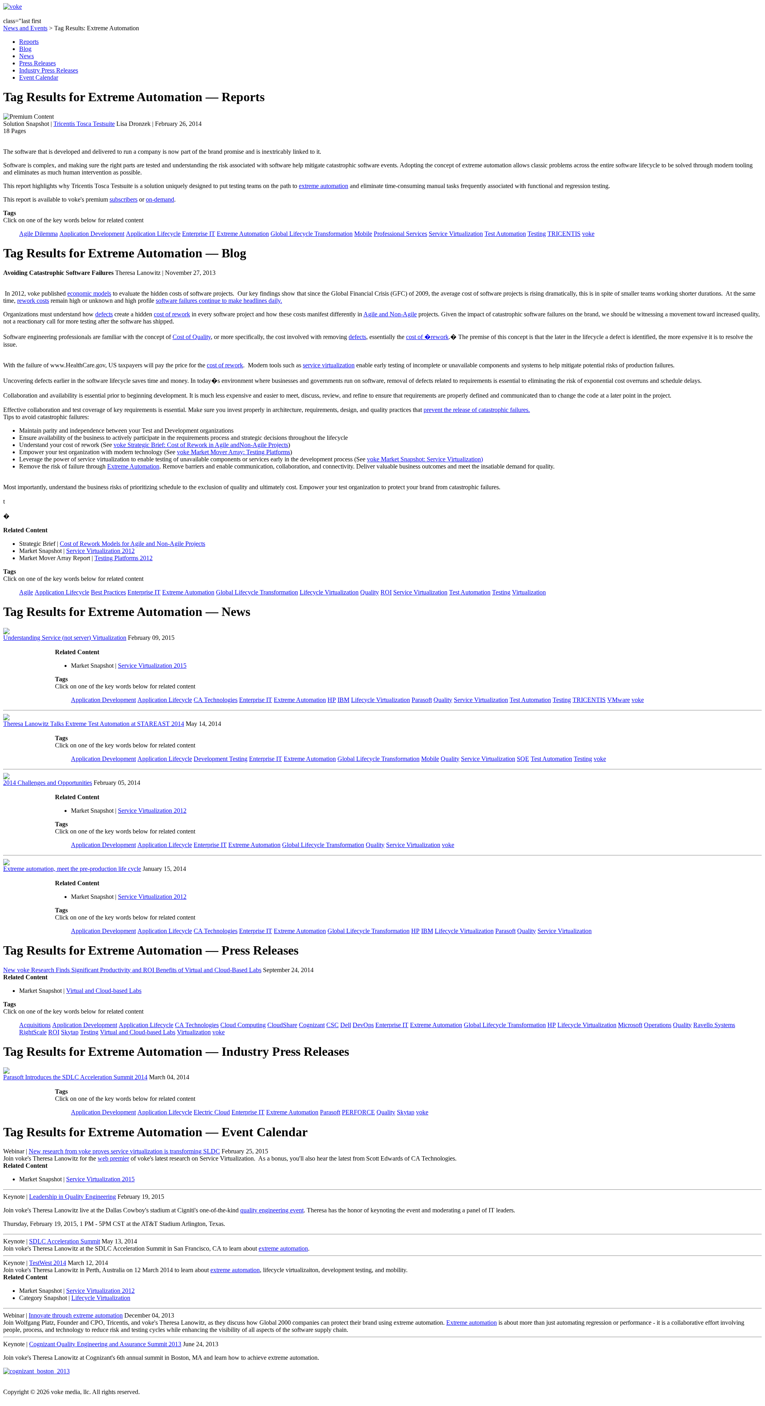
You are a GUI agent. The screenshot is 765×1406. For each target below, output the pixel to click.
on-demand (160, 199)
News (26, 56)
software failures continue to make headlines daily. (219, 300)
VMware (618, 699)
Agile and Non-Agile (390, 314)
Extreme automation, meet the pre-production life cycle (72, 868)
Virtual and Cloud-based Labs (103, 990)
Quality (369, 592)
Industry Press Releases (48, 70)
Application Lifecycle (153, 233)
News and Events (25, 28)
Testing (537, 233)
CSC (332, 1025)
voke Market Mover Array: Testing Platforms (233, 452)
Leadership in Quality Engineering (72, 1196)
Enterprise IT (198, 233)
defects (104, 314)
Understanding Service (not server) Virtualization (64, 637)
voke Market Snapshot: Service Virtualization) (425, 459)
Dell (345, 1025)
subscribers (123, 199)
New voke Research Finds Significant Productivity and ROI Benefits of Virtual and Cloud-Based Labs (132, 970)
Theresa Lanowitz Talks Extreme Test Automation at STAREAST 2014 (93, 723)
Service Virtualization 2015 (152, 665)
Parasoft (422, 699)
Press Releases (37, 63)
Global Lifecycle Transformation (312, 233)
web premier (113, 1158)
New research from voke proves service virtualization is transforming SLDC (124, 1151)
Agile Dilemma (38, 233)
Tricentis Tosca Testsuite (84, 123)
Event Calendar (38, 77)
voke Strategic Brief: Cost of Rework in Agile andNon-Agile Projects (201, 444)
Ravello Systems (714, 1025)
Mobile (363, 233)
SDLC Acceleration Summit (64, 1241)
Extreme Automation (243, 233)
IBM (343, 699)
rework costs (33, 300)
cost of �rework (427, 336)
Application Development (91, 233)
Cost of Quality (192, 336)
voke (588, 233)
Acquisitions (35, 1025)
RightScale (33, 1032)
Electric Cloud (212, 1112)
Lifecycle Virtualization (329, 592)
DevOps (363, 1025)
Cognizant (312, 1025)
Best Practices (108, 592)
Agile (26, 592)
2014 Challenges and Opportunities (47, 782)
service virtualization (329, 365)
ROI (386, 592)
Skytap (69, 1032)
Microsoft (630, 1025)
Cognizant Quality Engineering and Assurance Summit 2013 (105, 1344)
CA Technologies (215, 699)
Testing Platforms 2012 (123, 558)
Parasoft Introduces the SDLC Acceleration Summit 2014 (75, 1077)
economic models (89, 293)
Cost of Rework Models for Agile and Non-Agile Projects (132, 543)
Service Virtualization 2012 (100, 550)
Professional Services (400, 233)
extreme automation (323, 185)
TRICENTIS (564, 233)
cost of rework (172, 314)
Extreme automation (471, 1322)
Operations (657, 1025)
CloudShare (282, 1025)
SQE (523, 758)
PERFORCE (358, 1112)
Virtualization (529, 592)
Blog (25, 48)
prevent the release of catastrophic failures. (477, 409)
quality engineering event (272, 1210)
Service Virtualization (456, 233)
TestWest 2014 (47, 1262)
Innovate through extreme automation (76, 1315)
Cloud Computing (243, 1025)
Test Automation (505, 233)
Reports (29, 41)
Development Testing (220, 758)
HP (332, 699)
